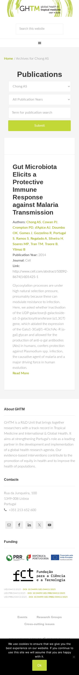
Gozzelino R (43, 233)
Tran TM (37, 244)
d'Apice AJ (42, 227)
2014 (42, 255)
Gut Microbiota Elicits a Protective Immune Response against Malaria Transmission (35, 189)
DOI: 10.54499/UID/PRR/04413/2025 (46, 593)
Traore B (51, 244)
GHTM (39, 8)
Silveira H (56, 238)
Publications (39, 74)
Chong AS (33, 222)
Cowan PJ (50, 222)
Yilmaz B (19, 249)
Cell (28, 260)
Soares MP (21, 244)
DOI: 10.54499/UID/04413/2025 (39, 589)
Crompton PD (23, 227)
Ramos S (22, 238)
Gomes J (25, 233)
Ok (39, 665)
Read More (21, 373)
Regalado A (39, 238)
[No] (74, 657)
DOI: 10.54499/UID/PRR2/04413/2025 (48, 597)
